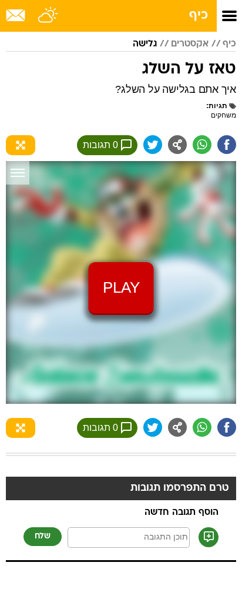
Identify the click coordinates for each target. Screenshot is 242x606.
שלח (43, 536)
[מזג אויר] (48, 16)
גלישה (145, 44)
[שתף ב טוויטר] (152, 144)
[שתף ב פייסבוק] (226, 144)
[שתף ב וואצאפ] (202, 144)
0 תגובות (100, 145)
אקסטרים (190, 44)
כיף (198, 15)
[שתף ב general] (177, 144)
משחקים (223, 115)
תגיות (218, 106)
